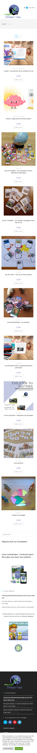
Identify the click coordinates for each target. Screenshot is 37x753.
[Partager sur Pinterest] (15, 722)
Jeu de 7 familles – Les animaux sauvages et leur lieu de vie (18, 221)
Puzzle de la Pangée (18, 515)
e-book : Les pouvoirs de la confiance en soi (18, 71)
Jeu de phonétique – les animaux (18, 322)
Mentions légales (9, 728)
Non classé (18, 460)
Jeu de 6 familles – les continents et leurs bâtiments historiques (18, 172)
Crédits (5, 732)
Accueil (4, 24)
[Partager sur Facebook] (10, 722)
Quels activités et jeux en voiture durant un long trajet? (18, 607)
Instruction (15, 68)
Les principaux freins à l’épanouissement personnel (18, 367)
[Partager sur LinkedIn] (20, 722)
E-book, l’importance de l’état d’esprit (18, 119)
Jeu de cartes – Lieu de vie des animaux (18, 274)
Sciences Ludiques (27, 616)
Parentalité (21, 68)
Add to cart (18, 79)
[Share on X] (5, 722)
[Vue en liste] (20, 36)
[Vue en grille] (16, 36)
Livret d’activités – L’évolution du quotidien (18, 415)
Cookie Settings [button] (8, 748)
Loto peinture (18, 463)
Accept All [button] (19, 748)
